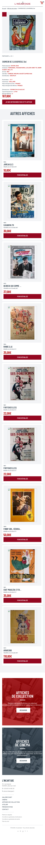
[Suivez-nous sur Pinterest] (27, 831)
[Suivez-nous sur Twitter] (20, 831)
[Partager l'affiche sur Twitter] (11, 56)
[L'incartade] (22, 5)
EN (43, 2)
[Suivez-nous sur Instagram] (22, 831)
